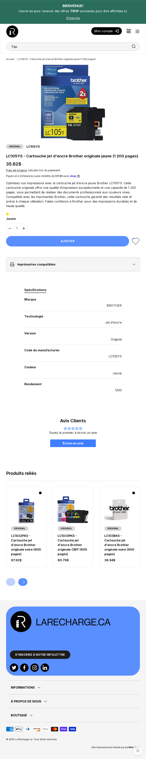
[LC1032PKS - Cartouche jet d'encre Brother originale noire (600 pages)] (26, 509)
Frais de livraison (16, 170)
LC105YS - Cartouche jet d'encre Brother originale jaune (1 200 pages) (57, 59)
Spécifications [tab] (35, 290)
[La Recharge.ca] (60, 613)
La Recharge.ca (23, 739)
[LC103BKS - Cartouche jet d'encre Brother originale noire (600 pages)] (119, 509)
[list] (73, 102)
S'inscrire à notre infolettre (40, 654)
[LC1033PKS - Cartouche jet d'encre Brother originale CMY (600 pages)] (73, 509)
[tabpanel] (73, 344)
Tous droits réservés (45, 739)
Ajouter (68, 241)
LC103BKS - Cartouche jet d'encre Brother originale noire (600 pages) (119, 545)
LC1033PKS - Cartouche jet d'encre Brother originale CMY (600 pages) (72, 545)
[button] (128, 31)
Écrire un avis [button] (73, 443)
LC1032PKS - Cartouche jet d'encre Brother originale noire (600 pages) (26, 545)
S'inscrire (73, 18)
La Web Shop (132, 747)
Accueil (10, 59)
